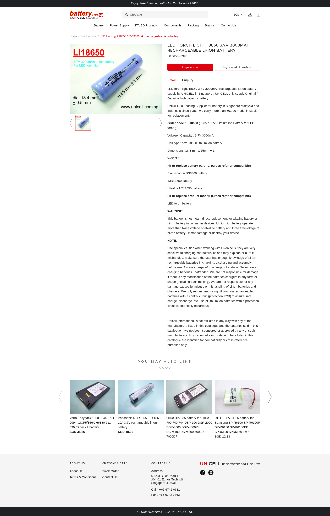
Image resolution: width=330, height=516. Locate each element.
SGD (236, 14)
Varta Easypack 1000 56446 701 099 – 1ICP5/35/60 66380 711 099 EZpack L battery (92, 422)
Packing (193, 25)
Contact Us (228, 25)
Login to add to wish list (237, 67)
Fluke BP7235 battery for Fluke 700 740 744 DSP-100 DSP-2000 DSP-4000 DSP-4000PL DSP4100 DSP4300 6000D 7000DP (189, 427)
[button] (71, 123)
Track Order (110, 471)
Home (73, 36)
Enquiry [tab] (188, 80)
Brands (210, 25)
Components (173, 25)
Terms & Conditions (83, 477)
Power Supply (119, 25)
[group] (83, 123)
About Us (76, 471)
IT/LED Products (146, 25)
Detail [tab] (171, 80)
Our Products (88, 36)
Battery (99, 25)
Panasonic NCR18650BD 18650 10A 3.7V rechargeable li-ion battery (140, 422)
